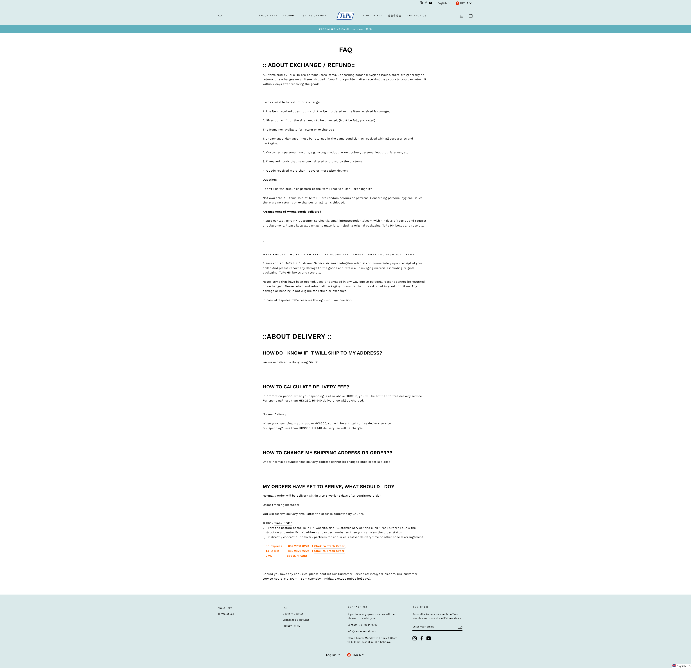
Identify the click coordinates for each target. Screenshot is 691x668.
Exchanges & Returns (296, 619)
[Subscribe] (460, 627)
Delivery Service (293, 613)
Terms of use (226, 613)
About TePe (267, 15)
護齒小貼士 (395, 15)
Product (290, 15)
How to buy (372, 15)
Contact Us (417, 15)
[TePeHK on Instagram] (414, 638)
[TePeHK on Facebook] (421, 638)
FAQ (285, 607)
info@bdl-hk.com (382, 574)
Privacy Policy (291, 625)
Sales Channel (315, 15)
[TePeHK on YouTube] (428, 638)
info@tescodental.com (355, 220)
